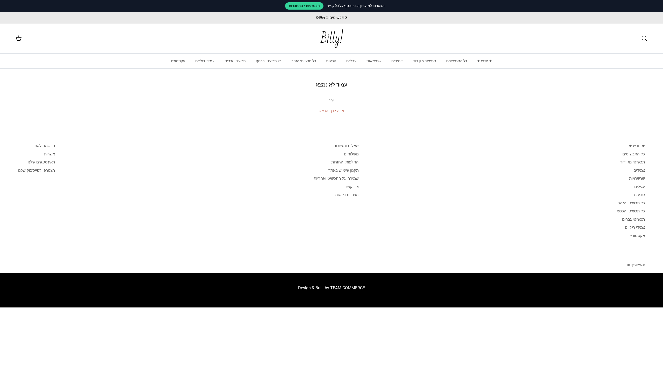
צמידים (397, 61)
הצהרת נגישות (347, 194)
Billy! (630, 265)
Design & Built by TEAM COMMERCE (331, 287)
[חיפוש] (644, 38)
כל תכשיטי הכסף (268, 61)
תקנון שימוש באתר (343, 170)
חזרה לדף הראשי (331, 111)
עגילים (351, 61)
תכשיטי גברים (235, 61)
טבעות (331, 61)
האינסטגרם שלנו (41, 162)
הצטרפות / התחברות (304, 6)
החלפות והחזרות (345, 162)
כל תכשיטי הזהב (303, 61)
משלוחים (351, 154)
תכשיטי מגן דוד (424, 61)
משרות (49, 154)
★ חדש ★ (484, 61)
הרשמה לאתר (43, 146)
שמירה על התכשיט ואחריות (336, 178)
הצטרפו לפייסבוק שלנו (36, 170)
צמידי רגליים (204, 61)
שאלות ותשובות (346, 146)
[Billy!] (331, 38)
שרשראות (373, 61)
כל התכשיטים (456, 61)
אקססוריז (178, 61)
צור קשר (352, 186)
